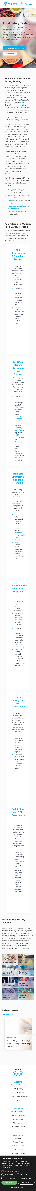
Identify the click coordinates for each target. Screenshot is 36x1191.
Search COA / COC (18, 1115)
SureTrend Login (18, 1146)
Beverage (11, 211)
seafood (11, 192)
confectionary (13, 209)
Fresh (10, 201)
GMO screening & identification (20, 428)
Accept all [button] (9, 1182)
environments (13, 198)
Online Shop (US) (18, 1149)
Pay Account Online (18, 1127)
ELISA (17, 435)
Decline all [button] (26, 1182)
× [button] (34, 1157)
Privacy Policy (18, 1089)
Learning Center (18, 1119)
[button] (26, 4)
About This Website (18, 1085)
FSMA (21, 102)
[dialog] (18, 1173)
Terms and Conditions (18, 1092)
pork (14, 190)
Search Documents (18, 1111)
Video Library (18, 1123)
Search (18, 1100)
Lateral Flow (19, 437)
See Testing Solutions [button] (13, 48)
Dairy (10, 195)
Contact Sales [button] (10, 54)
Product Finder (18, 1142)
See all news (7, 1014)
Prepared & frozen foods (17, 206)
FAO (24, 164)
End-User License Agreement (18, 1096)
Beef (9, 190)
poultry (19, 190)
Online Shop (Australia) (18, 1153)
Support (18, 1138)
